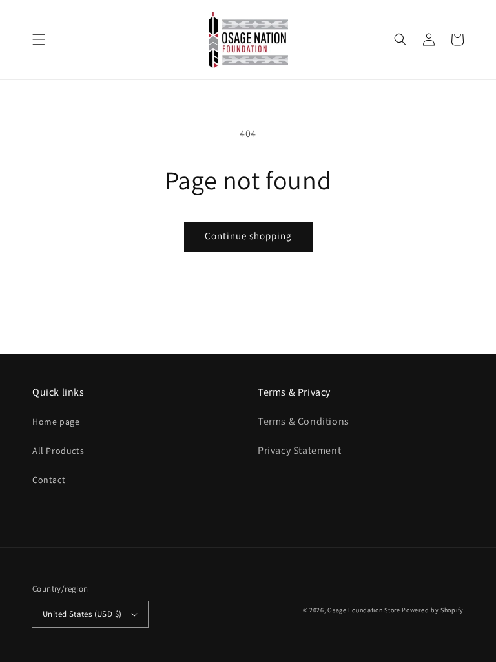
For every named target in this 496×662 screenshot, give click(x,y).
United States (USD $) (82, 613)
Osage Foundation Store (363, 610)
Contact (48, 480)
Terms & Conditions (303, 421)
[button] (39, 39)
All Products (58, 450)
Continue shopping (248, 236)
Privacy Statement (299, 450)
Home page (55, 421)
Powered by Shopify (433, 610)
